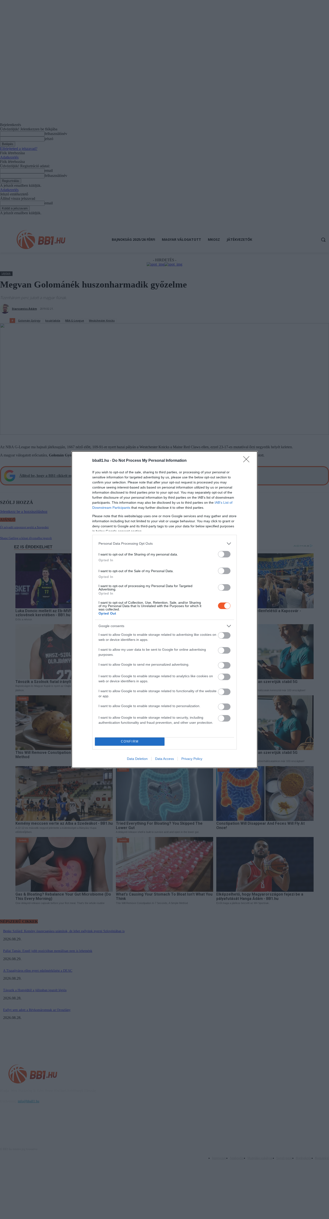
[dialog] (164, 609)
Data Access (164, 759)
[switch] (224, 554)
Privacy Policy (191, 759)
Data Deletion (137, 759)
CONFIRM (130, 741)
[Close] (247, 460)
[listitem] (164, 543)
